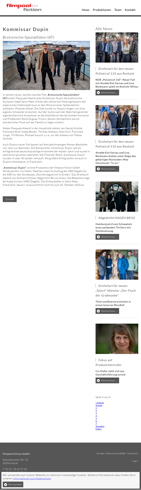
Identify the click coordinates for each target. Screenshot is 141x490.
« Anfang (100, 402)
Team (117, 10)
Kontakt (130, 10)
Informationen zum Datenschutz (32, 478)
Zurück (10, 199)
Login (135, 461)
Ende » (99, 429)
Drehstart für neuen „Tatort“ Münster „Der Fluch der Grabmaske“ (116, 290)
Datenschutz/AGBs (115, 453)
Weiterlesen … (110, 93)
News (86, 10)
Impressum (132, 453)
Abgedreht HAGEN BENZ (117, 218)
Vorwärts (100, 426)
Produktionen (102, 10)
